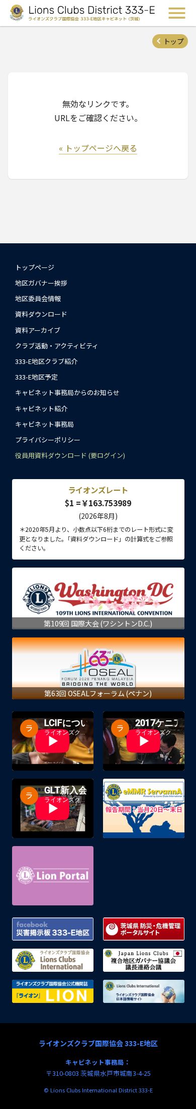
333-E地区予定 (36, 377)
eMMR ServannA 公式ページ (143, 808)
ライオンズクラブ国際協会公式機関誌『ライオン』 (52, 991)
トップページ (34, 267)
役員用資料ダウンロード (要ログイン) (70, 455)
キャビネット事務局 (44, 424)
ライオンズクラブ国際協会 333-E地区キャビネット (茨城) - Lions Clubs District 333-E (82, 13)
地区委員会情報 (38, 298)
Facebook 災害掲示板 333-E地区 (52, 929)
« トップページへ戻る (98, 148)
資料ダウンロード (41, 314)
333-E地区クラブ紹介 (46, 361)
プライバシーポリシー (47, 439)
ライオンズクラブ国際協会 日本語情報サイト (143, 991)
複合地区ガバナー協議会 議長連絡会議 (143, 960)
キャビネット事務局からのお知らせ (67, 392)
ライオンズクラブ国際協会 (52, 960)
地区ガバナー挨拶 (41, 283)
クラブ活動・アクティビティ (57, 345)
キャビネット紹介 (41, 408)
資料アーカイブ (37, 330)
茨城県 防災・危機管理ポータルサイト (143, 929)
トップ (173, 41)
